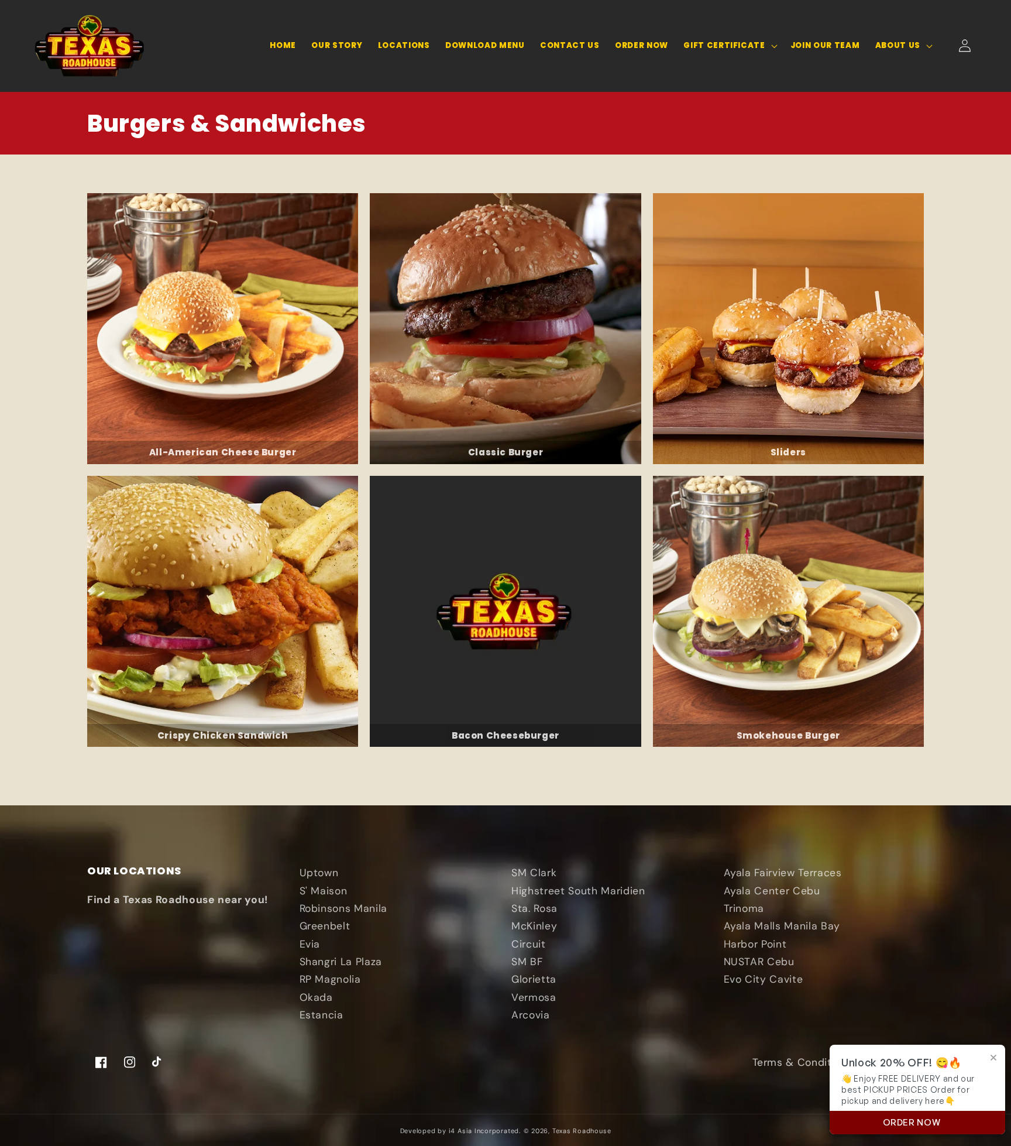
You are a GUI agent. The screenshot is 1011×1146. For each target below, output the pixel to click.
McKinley (534, 925)
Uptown (319, 872)
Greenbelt (325, 925)
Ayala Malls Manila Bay (782, 925)
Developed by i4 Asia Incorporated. (460, 1131)
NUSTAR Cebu (759, 961)
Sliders (788, 452)
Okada (316, 997)
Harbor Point (755, 944)
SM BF (526, 961)
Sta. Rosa (534, 908)
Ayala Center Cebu (772, 890)
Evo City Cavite (763, 979)
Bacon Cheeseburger (505, 735)
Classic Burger (505, 452)
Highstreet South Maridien (578, 890)
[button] (729, 46)
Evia (310, 944)
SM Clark (533, 872)
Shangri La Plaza (341, 961)
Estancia (321, 1014)
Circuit (528, 944)
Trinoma (744, 908)
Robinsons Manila (344, 908)
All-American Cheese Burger (223, 452)
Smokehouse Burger (788, 735)
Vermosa (533, 997)
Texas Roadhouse (581, 1131)
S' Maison (324, 890)
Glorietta (533, 979)
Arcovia (530, 1014)
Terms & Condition (799, 1062)
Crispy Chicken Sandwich (222, 735)
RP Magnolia (330, 979)
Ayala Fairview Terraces (783, 872)
